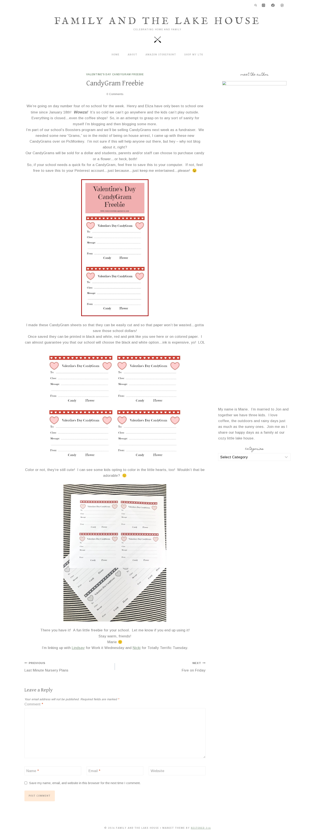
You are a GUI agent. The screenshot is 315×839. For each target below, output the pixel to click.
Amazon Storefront (161, 54)
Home (116, 54)
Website (157, 771)
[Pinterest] (282, 5)
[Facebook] (273, 5)
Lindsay (78, 648)
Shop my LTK (193, 54)
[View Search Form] (255, 5)
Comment (33, 704)
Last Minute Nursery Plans (46, 667)
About (132, 54)
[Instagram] (263, 5)
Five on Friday (193, 667)
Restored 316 (201, 828)
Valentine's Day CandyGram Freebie (115, 74)
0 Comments (114, 94)
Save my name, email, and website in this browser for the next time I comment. (85, 783)
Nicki (137, 648)
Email (94, 771)
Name (32, 771)
